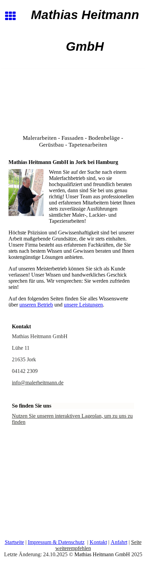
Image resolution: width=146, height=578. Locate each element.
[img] (73, 97)
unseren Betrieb (36, 305)
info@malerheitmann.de (37, 382)
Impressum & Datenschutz (56, 542)
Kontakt (98, 542)
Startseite (14, 542)
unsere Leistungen (83, 305)
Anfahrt (119, 542)
